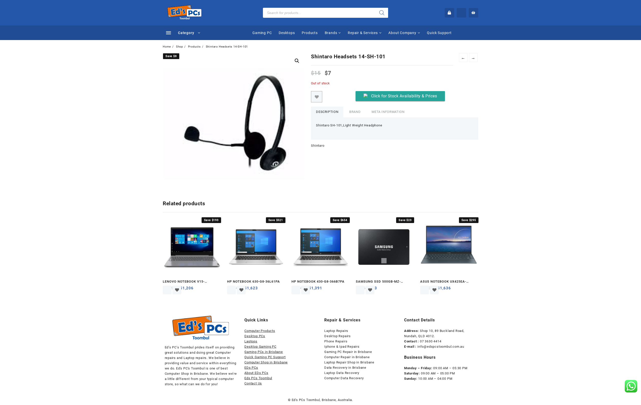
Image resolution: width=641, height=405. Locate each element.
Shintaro (317, 145)
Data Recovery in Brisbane (345, 367)
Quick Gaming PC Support (264, 357)
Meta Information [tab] (388, 112)
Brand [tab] (355, 112)
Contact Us (253, 383)
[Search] (382, 13)
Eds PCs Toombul (258, 378)
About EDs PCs (256, 373)
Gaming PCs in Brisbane (263, 352)
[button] (296, 60)
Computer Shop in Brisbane (266, 362)
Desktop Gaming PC (260, 346)
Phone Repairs (335, 341)
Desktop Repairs (337, 336)
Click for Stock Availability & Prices (404, 96)
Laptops (250, 341)
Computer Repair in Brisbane (347, 357)
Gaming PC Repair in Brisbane (348, 352)
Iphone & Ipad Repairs (342, 346)
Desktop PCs (254, 336)
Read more (167, 290)
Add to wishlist (316, 96)
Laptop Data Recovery (341, 373)
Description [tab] (327, 112)
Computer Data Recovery (344, 378)
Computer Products (259, 331)
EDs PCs (251, 367)
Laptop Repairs (336, 331)
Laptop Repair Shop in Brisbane (349, 362)
